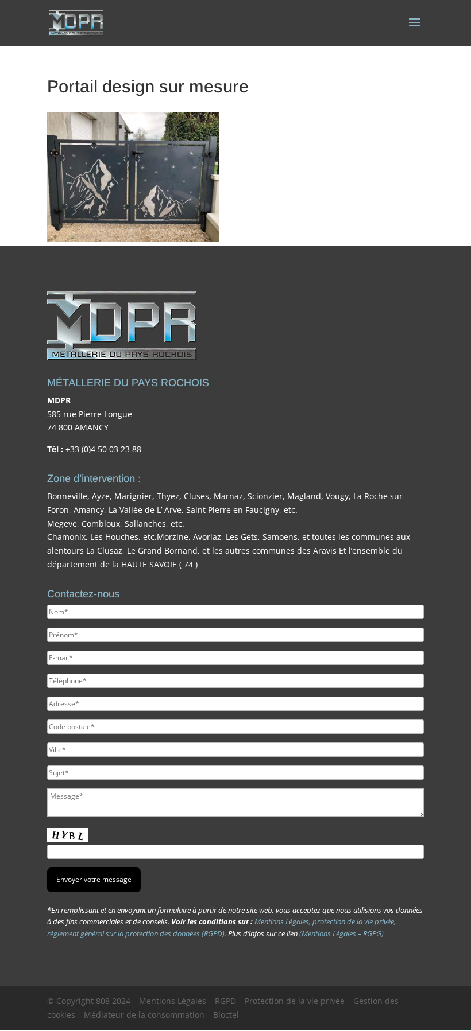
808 (103, 1000)
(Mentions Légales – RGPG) (341, 933)
